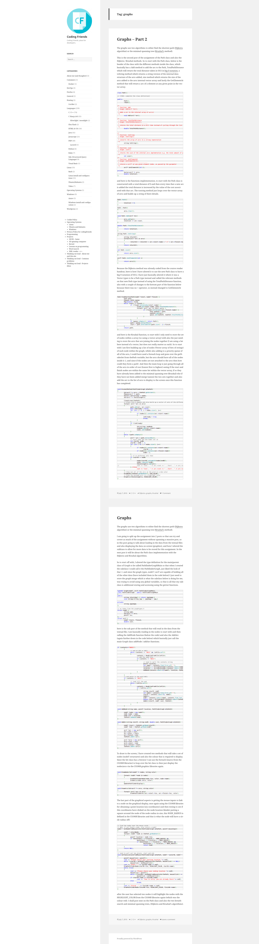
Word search (74, 249)
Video (70, 186)
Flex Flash (72, 124)
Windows (70, 194)
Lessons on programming (79, 246)
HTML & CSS (73, 128)
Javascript (72, 137)
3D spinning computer (77, 241)
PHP (70, 141)
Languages (71, 108)
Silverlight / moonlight (78, 120)
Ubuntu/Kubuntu (75, 182)
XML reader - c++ (75, 251)
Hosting (70, 100)
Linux (69, 167)
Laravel (73, 145)
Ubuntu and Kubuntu (77, 227)
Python (71, 149)
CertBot (71, 104)
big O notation (171, 70)
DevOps (70, 88)
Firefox (69, 92)
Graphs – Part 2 (132, 39)
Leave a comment (168, 919)
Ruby (70, 153)
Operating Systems (74, 190)
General (70, 96)
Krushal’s (159, 51)
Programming (72, 234)
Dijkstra (179, 48)
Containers (71, 80)
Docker (71, 84)
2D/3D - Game (74, 239)
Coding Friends (77, 37)
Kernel (71, 244)
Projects (70, 237)
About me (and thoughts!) (77, 76)
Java (70, 133)
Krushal (155, 493)
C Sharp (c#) (73, 116)
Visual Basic (73, 163)
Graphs (124, 517)
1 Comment (166, 493)
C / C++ (71, 112)
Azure (70, 198)
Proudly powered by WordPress (129, 939)
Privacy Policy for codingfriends (79, 232)
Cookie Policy (72, 220)
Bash (70, 171)
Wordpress (71, 209)
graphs (149, 493)
